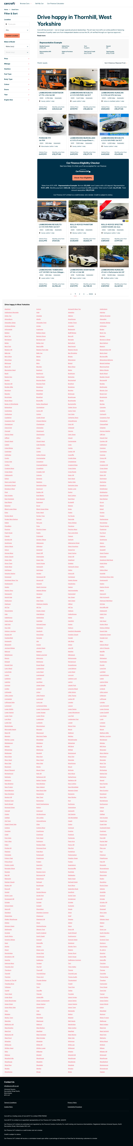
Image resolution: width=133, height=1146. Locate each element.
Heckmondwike (73, 590)
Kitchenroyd (72, 662)
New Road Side (41, 790)
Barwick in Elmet (105, 339)
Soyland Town (104, 939)
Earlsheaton (103, 492)
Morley (38, 767)
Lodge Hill (71, 699)
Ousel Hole (103, 824)
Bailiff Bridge (72, 333)
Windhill (38, 1055)
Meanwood (40, 733)
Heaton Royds (104, 587)
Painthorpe (103, 834)
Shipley (7, 923)
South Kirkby (9, 936)
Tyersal (102, 994)
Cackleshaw (40, 407)
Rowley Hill (8, 885)
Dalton (7, 478)
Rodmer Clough (10, 882)
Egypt (38, 506)
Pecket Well (103, 841)
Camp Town (72, 411)
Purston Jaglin (9, 865)
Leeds (102, 678)
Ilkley (101, 641)
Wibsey (102, 1048)
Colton (38, 448)
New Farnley (104, 783)
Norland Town (9, 800)
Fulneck (70, 536)
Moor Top (103, 763)
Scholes (102, 899)
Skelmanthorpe (41, 926)
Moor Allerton (104, 753)
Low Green (103, 716)
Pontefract (71, 851)
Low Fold (71, 716)
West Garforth (104, 1031)
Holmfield (39, 621)
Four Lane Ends (73, 533)
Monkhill (39, 753)
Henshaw (39, 594)
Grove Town (8, 563)
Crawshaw (39, 461)
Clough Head (9, 441)
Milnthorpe (39, 750)
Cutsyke (39, 475)
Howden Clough (73, 634)
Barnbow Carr (40, 339)
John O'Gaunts (104, 648)
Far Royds (71, 516)
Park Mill (102, 838)
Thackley (103, 963)
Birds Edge (8, 360)
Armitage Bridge (10, 326)
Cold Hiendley (40, 445)
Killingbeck (71, 655)
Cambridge (8, 411)
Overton (70, 831)
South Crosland (41, 933)
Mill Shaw (103, 746)
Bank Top (103, 333)
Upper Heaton (40, 1004)
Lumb (101, 719)
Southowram (72, 936)
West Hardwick (41, 1034)
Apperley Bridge (105, 322)
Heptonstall (71, 594)
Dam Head (71, 478)
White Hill (39, 1045)
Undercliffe (39, 997)
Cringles (102, 461)
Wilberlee (39, 1051)
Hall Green (39, 570)
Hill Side (102, 604)
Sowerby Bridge (10, 939)
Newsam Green (73, 790)
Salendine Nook (73, 889)
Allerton (70, 316)
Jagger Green (40, 648)
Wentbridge (72, 1024)
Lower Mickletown (74, 712)
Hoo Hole (7, 628)
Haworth (39, 584)
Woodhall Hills (9, 1058)
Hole (6, 614)
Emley (70, 509)
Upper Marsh (104, 1004)
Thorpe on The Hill (10, 980)
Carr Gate (71, 414)
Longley (70, 702)
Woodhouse (40, 1058)
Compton (103, 448)
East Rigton (8, 502)
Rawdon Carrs (41, 872)
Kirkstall (7, 662)
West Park (103, 1034)
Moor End (39, 756)
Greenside (103, 556)
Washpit (70, 1017)
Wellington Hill (9, 1024)
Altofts (38, 319)
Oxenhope (39, 834)
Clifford (7, 438)
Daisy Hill (71, 475)
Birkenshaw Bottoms (106, 360)
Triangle (39, 994)
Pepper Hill (103, 845)
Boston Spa (8, 377)
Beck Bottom (104, 343)
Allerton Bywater (105, 316)
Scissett (38, 906)
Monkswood (72, 753)
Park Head (39, 838)
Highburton (8, 601)
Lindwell (39, 689)
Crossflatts (39, 468)
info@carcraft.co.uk (11, 1086)
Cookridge (8, 451)
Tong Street (103, 987)
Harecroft (71, 573)
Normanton (40, 800)
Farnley (102, 512)
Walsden (7, 1014)
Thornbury (8, 970)
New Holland (40, 787)
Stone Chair (40, 953)
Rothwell (39, 882)
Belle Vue (39, 353)
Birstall (70, 363)
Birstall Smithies (105, 363)
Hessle (38, 597)
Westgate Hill (9, 1034)
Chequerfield (104, 424)
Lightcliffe (103, 685)
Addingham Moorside (11, 312)
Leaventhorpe (104, 675)
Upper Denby (72, 1000)
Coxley (7, 458)
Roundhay (103, 882)
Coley (70, 445)
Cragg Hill (103, 458)
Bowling (7, 380)
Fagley (70, 512)
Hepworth (103, 594)
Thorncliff (39, 970)
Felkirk (7, 523)
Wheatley (8, 1041)
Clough (70, 438)
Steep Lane (40, 950)
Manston (102, 726)
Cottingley (8, 455)
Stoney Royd (72, 953)
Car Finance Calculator (55, 3)
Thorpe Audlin (72, 977)
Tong (38, 987)
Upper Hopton (72, 1004)
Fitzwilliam (8, 526)
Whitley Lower (40, 1048)
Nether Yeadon (41, 780)
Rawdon (7, 872)
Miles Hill (39, 746)
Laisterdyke (40, 668)
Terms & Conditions (10, 1102)
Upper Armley (72, 997)
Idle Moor (71, 641)
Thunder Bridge (41, 980)
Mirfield (70, 750)
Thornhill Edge (40, 973)
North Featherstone (42, 804)
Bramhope (39, 390)
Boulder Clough (105, 377)
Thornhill (7, 973)
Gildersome (40, 543)
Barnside (71, 339)
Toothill (7, 990)
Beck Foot (8, 346)
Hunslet (70, 638)
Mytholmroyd (9, 773)
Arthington (103, 326)
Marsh (70, 729)
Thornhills (103, 973)
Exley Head (40, 512)
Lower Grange (104, 709)
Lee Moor (39, 682)
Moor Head (8, 760)
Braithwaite (103, 387)
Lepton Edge (104, 682)
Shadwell (103, 909)
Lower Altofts (9, 709)
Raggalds (103, 865)
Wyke (70, 1072)
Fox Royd (103, 533)
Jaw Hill (70, 648)
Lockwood (39, 699)
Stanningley (103, 946)
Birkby (38, 360)
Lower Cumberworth (42, 709)
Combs (70, 448)
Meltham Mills (104, 733)
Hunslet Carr (104, 638)
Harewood (8, 577)
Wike (6, 1051)
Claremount (40, 431)
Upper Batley (104, 997)
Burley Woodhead (42, 404)
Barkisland (8, 339)
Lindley (7, 689)
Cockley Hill (103, 441)
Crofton (7, 465)
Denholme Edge (41, 485)
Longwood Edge (41, 706)
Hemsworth (8, 594)
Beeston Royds (73, 350)
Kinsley (102, 655)
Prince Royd (8, 861)
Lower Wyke (40, 716)
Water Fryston (104, 1017)
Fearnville (71, 519)
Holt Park (8, 624)
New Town (39, 797)
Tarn (69, 963)
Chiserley (103, 428)
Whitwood (71, 1048)
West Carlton (72, 1028)
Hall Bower (8, 570)
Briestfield (39, 394)
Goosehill (102, 550)
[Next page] (95, 294)
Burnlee (102, 404)
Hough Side (103, 631)
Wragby (70, 1068)
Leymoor (7, 685)
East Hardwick (9, 499)
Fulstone (102, 536)
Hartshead (71, 577)
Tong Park (71, 987)
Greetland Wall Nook (106, 560)
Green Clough (9, 556)
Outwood (71, 828)
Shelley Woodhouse (11, 919)
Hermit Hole (8, 597)
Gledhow (102, 546)
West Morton (72, 1034)
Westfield (39, 1031)
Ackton (38, 309)
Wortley (38, 1068)
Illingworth (8, 645)
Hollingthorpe (72, 614)
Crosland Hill (104, 465)
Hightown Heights (42, 604)
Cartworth (103, 414)
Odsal (102, 811)
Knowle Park (9, 665)
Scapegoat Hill (9, 899)
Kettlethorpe (8, 655)
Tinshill (70, 984)
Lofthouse (103, 699)
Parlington (39, 841)
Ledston (39, 678)
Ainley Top (8, 316)
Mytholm (71, 770)
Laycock (71, 675)
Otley (38, 824)
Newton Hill (8, 797)
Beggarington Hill (105, 350)
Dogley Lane (72, 489)
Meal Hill (7, 733)
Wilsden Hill (103, 1051)
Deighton (39, 482)
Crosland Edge (73, 465)
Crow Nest (103, 472)
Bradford (71, 384)
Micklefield (39, 739)
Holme (70, 617)
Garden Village (41, 539)
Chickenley (39, 428)
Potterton (103, 855)
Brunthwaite (72, 400)
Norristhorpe (104, 800)
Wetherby (103, 1038)
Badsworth (71, 329)
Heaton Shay (9, 590)
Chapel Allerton (41, 421)
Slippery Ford (40, 929)
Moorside (71, 760)
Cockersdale (72, 441)
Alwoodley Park (41, 322)
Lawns (7, 675)
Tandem (39, 963)
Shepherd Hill (40, 919)
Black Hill (8, 367)
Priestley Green (73, 858)
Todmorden (103, 984)
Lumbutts (39, 722)
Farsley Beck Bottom (11, 519)
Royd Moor (71, 885)
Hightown (8, 604)
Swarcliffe (103, 956)
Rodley (102, 878)
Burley (102, 400)
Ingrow (38, 645)
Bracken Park (40, 384)
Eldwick (70, 506)
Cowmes (102, 455)
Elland (102, 506)
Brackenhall (72, 380)
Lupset (70, 722)
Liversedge (8, 699)
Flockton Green (41, 529)
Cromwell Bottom (41, 465)
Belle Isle (7, 353)
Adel (37, 312)
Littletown (103, 695)
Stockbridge (9, 953)
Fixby (38, 526)
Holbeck (70, 611)
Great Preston (104, 553)
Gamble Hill (8, 539)
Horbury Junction (10, 631)
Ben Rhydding (72, 353)
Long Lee (39, 702)
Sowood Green (72, 939)
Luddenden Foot (73, 719)
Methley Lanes (9, 739)
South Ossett (40, 936)
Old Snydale (104, 817)
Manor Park (72, 726)
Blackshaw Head (10, 370)
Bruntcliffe (39, 400)
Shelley (102, 916)
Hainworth (39, 567)
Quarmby (39, 865)
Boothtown (71, 373)
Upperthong (40, 1007)
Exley (6, 512)
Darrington (103, 478)
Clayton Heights (105, 431)
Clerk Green (72, 434)
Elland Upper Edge (42, 509)
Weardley (8, 1021)
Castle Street (40, 417)
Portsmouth (40, 855)
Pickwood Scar (41, 848)
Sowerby (102, 936)
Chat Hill (70, 424)
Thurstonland (72, 980)
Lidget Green (40, 685)
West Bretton (40, 1028)
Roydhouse (40, 885)
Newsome (71, 794)
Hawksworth (104, 580)
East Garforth (104, 495)
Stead (7, 950)
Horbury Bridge (105, 628)
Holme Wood (9, 621)
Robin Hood (71, 878)
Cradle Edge (72, 458)
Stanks (7, 946)
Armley (38, 326)
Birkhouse (8, 363)
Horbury (70, 628)
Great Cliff (39, 553)
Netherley (8, 777)
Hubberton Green (105, 634)
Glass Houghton (73, 546)
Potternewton (72, 855)
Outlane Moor (40, 828)
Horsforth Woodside (74, 631)
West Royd (8, 1038)
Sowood (39, 939)
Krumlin (102, 665)
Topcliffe (39, 990)
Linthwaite (8, 692)
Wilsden (70, 1051)
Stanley (38, 946)
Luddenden (40, 719)
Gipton (102, 543)
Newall (102, 780)
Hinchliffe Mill (104, 607)
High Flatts (39, 601)
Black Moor (71, 367)
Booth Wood (104, 373)
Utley (6, 1011)
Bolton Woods (104, 370)
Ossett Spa (103, 821)
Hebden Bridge (41, 590)
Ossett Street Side (10, 824)
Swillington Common (74, 960)
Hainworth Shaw (73, 567)
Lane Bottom (72, 668)
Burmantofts (72, 404)
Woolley (7, 1068)
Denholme (103, 482)
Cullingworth (9, 475)
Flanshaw (71, 526)
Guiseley (70, 563)
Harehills (102, 573)
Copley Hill (71, 451)
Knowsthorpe (72, 665)
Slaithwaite (8, 929)
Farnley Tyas (40, 516)
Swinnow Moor (9, 963)
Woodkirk (39, 1062)
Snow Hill (71, 929)
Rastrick (39, 868)
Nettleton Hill (72, 780)
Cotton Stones (40, 455)
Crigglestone (72, 461)
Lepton (70, 682)
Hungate (39, 638)
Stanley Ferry (72, 946)
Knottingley (103, 662)
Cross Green (8, 472)
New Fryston (9, 787)
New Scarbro (104, 790)
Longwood (8, 706)
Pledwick (7, 851)
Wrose (38, 1072)
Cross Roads (72, 472)
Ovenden (8, 831)
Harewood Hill (40, 577)
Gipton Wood (9, 546)
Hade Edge (103, 563)
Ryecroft (7, 889)
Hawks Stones (72, 580)
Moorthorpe (72, 763)
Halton (70, 570)
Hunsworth (8, 641)
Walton (38, 1014)
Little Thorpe (72, 695)
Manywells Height (10, 729)
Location (7, 19)
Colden (7, 445)
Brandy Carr (104, 390)
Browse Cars (24, 3)
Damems (39, 478)
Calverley (103, 407)
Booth (6, 373)
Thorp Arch (40, 977)
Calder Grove (72, 407)
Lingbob (102, 689)
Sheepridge (8, 916)
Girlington (39, 546)
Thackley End (9, 967)
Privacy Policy (72, 1102)
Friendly (7, 536)
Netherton (103, 777)
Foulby (38, 533)
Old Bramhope (41, 814)
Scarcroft (39, 899)
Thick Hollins (72, 967)
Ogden (7, 814)
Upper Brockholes (10, 1000)
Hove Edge (39, 634)
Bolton (70, 370)
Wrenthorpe (8, 1072)
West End (103, 1028)
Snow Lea (103, 929)
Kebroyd (7, 651)
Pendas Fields (40, 845)
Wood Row (8, 1065)
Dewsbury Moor (10, 489)
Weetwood (39, 1021)
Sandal (7, 892)
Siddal (70, 923)
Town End (103, 990)
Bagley (102, 329)
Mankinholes (9, 726)
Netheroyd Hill (40, 777)
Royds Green (104, 885)
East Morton (104, 499)
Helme (102, 590)
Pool (101, 851)
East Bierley (40, 495)
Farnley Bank (9, 516)
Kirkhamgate (72, 658)
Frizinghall (39, 536)
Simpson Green (9, 926)
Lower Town (8, 716)
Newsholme (40, 794)
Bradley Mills (9, 387)
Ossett (70, 821)
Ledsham (8, 678)
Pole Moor (39, 851)
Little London (9, 695)
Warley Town (9, 1017)
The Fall (38, 967)
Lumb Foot (8, 722)
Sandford (71, 892)
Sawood (102, 895)
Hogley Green (40, 611)
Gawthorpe (103, 539)
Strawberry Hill (9, 956)
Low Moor (8, 719)
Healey (102, 584)
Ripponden (103, 875)
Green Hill (71, 556)
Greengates (40, 556)
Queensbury (72, 865)
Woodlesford (104, 1062)
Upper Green (9, 1004)
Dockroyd (39, 489)
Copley (38, 451)
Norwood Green (10, 807)
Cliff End (102, 434)
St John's (103, 950)
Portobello (8, 855)
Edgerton (8, 506)
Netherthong (72, 777)
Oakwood (39, 811)
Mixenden (103, 750)
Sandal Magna (41, 892)
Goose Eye (71, 550)
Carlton (38, 414)
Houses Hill (8, 634)
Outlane (7, 828)
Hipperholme (9, 611)
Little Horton (72, 692)
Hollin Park (103, 614)
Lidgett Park (72, 685)
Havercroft (39, 580)
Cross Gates (72, 468)
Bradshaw (39, 387)
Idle (37, 641)
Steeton (70, 950)
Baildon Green (40, 333)
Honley (70, 624)
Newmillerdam (9, 790)
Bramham (8, 390)
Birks (38, 363)
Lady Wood (8, 668)
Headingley (71, 584)
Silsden (102, 923)
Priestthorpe (104, 858)
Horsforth (39, 631)
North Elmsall (9, 804)
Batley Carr (40, 343)
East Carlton (72, 495)
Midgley (102, 743)
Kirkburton (39, 658)
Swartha (7, 960)
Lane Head (40, 672)
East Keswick (40, 499)
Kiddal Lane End (41, 655)
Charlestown (9, 424)
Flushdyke (103, 529)
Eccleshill (71, 502)
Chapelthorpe (72, 421)
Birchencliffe (104, 356)
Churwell (7, 431)
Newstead (103, 794)
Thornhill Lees (72, 973)
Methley (70, 736)
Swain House (72, 956)
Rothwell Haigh (73, 882)
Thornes (102, 970)
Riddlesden (71, 875)
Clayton (70, 431)
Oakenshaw (72, 807)
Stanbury (103, 943)
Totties (70, 990)
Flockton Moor (72, 529)
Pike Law (103, 848)
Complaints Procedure (75, 1107)
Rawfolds (71, 872)
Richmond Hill (40, 875)
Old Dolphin (71, 814)
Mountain (103, 767)
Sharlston (8, 912)
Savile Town (72, 895)
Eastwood (39, 502)
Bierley (38, 356)
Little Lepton (104, 692)
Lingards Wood (73, 689)
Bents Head (103, 353)
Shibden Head (104, 919)
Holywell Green (41, 624)
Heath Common (41, 587)
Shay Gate (103, 912)
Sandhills (103, 892)
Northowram (104, 804)
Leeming (7, 682)
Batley (7, 343)
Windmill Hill (72, 1055)
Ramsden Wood (10, 868)
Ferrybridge (103, 523)
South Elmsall (72, 933)
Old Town (8, 821)
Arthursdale (8, 329)
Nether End (103, 773)
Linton (38, 692)
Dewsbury (103, 485)
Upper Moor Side (10, 1007)
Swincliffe (103, 960)
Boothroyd (39, 373)
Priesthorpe (40, 858)
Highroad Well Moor (106, 601)
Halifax (102, 567)
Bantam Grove (41, 336)
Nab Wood (71, 773)
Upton (102, 1007)
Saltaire (102, 889)
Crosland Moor (9, 468)
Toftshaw (8, 987)
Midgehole (71, 743)
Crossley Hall (40, 472)
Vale (37, 1011)
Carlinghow (8, 414)
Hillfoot (70, 604)
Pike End (71, 848)
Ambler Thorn (72, 322)
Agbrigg (102, 312)
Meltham (71, 733)
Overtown (103, 831)
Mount (70, 767)
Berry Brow (8, 356)
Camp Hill (39, 411)
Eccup (102, 502)
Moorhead (103, 756)
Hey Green (71, 597)
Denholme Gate (73, 485)
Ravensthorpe (104, 868)
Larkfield (102, 672)
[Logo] (11, 3)
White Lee (71, 1045)
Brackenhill (103, 380)
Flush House (8, 533)
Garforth (70, 539)
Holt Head (103, 621)
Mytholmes (103, 770)
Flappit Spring (104, 526)
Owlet (6, 834)
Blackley (39, 367)
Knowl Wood (40, 665)
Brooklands (103, 397)
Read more (41, 36)
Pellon (6, 845)
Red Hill (7, 875)
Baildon (7, 333)
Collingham (103, 445)
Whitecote (8, 1045)
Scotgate (71, 906)
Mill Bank (71, 746)
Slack (70, 926)
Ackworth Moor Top (74, 309)
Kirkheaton (103, 658)
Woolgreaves (104, 1065)
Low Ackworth (104, 706)
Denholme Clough (10, 485)
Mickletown (103, 739)
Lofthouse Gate (10, 702)
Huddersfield (9, 638)
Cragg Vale (8, 461)
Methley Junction (105, 736)
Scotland (103, 906)
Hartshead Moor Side (107, 577)
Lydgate (102, 722)
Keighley (70, 651)
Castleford (8, 417)
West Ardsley (104, 1024)
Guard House (40, 563)
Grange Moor (9, 553)
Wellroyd (39, 1024)
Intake (70, 645)
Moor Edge (8, 756)
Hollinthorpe (8, 617)
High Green (71, 601)
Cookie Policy (8, 1107)
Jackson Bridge (10, 648)
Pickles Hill (8, 848)
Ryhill (38, 889)
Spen (6, 943)
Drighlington (103, 489)
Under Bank (8, 997)
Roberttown (40, 878)
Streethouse (40, 956)
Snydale (7, 933)
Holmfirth (71, 621)
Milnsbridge (8, 750)
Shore (38, 923)
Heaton (70, 587)
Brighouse (71, 394)
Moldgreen (8, 753)
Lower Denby (72, 709)
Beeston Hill (8, 350)
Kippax (7, 658)
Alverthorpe (72, 319)
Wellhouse (103, 1021)
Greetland (71, 560)
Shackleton (40, 909)
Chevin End (8, 428)
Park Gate (8, 838)
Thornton (7, 977)
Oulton (70, 824)
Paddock (71, 834)
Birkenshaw (71, 360)
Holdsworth (103, 611)
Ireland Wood (104, 645)
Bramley (70, 390)
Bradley (102, 384)
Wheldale (39, 1041)
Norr (69, 800)
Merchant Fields (41, 736)
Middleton (39, 743)
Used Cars (15, 9)
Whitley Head (9, 1048)
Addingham (103, 309)
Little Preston (40, 695)
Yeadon (102, 1072)
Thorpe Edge (104, 977)
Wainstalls (71, 1011)
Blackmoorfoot (104, 367)
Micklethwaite (72, 739)
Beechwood (72, 346)
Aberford (7, 309)
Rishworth (8, 878)
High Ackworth (104, 597)
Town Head (8, 994)
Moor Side (8, 763)
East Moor (71, 499)
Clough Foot (103, 438)
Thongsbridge (104, 967)
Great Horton (72, 553)
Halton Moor (104, 570)
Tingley (38, 984)
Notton (38, 807)
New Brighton (9, 783)
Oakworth (71, 811)
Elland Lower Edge (11, 509)
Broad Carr (103, 394)
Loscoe (70, 706)
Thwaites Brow (9, 984)
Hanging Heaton (10, 573)
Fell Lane (39, 523)
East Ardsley (9, 495)
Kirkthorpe (39, 662)
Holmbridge (40, 617)
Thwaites (103, 980)
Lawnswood (40, 675)
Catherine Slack (73, 417)
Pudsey (38, 861)
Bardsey (102, 336)
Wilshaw (7, 1055)
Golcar (7, 550)
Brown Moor (8, 400)
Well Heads (71, 1021)
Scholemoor (72, 899)
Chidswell (71, 428)
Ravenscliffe (72, 868)
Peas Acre (71, 841)
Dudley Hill (39, 492)
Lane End (103, 668)
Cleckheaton (40, 434)
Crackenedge (40, 458)
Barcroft (70, 336)
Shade (70, 909)
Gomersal (39, 550)
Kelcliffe (102, 651)
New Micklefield (73, 787)
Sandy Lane (8, 895)
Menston (7, 736)
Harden (38, 573)
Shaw (70, 912)
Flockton (7, 529)
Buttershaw (8, 407)
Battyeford (71, 343)
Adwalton (71, 312)
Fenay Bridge (72, 523)
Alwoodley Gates (10, 322)
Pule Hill (102, 861)
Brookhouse (72, 397)
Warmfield (39, 1017)
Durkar (70, 492)
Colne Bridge (9, 448)
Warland (102, 1014)
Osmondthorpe (41, 821)
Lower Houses (40, 712)
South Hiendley (104, 933)
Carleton (102, 411)
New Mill (102, 787)
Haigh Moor (8, 567)
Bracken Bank (40, 380)
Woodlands (71, 1062)
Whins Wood (104, 1041)
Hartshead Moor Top (11, 580)
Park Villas (8, 841)
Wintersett (103, 1055)
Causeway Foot (105, 417)
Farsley (102, 516)
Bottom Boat (40, 377)
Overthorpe (40, 831)
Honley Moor (104, 624)
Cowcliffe (71, 455)
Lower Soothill (104, 712)
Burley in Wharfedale (11, 404)
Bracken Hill (8, 384)
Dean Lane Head (10, 482)
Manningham (40, 726)
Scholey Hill (103, 902)
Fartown (39, 519)
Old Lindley (40, 817)
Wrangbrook (104, 1068)
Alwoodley (103, 319)
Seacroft (7, 909)
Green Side (8, 560)
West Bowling (9, 1028)
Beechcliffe (39, 346)
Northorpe (71, 804)
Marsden (39, 729)
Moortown (8, 767)
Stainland (71, 943)
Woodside (39, 1065)
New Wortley (72, 797)
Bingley (70, 356)
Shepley (70, 919)
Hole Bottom (40, 614)
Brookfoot (39, 397)
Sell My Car (39, 3)
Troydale (71, 994)
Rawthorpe (103, 872)
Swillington (39, 960)
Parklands (71, 838)
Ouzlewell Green (105, 828)
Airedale (39, 316)
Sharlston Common (42, 912)
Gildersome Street (73, 543)
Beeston (102, 346)
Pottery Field (9, 858)
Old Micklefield (73, 817)
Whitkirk (102, 1045)
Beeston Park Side (42, 350)
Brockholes (8, 397)
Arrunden (71, 326)
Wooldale (71, 1065)
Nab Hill (38, 773)
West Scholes (40, 1038)
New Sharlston (9, 794)
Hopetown (39, 628)
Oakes (102, 807)
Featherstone (104, 519)
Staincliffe (39, 943)
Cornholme (103, 451)
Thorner (70, 970)
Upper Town (72, 1007)
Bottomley (71, 377)
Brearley (7, 394)
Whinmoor (71, 1041)
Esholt (102, 509)
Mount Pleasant (10, 770)
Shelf (69, 916)
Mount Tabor (40, 770)
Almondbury (8, 319)
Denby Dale (72, 482)
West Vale (71, 1038)
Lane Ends (8, 672)
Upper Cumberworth (42, 1000)
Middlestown (9, 743)
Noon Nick (103, 797)
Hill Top (7, 607)
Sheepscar (39, 916)
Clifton (38, 438)
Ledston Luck (72, 678)
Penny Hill (71, 845)
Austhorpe (39, 329)
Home (6, 9)
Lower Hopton (9, 712)
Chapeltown (103, 421)
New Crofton (72, 783)
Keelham (39, 651)
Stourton (102, 953)
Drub (6, 492)
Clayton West (9, 434)
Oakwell (7, 811)
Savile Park (40, 895)
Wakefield (103, 1011)
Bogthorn (39, 370)
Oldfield (102, 814)
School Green (9, 906)
